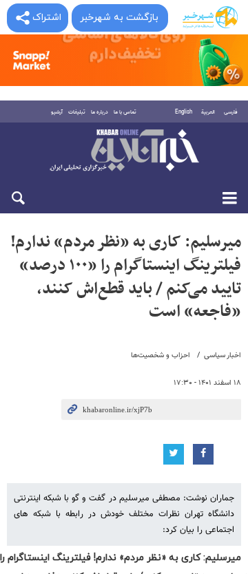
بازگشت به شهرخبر (119, 17)
